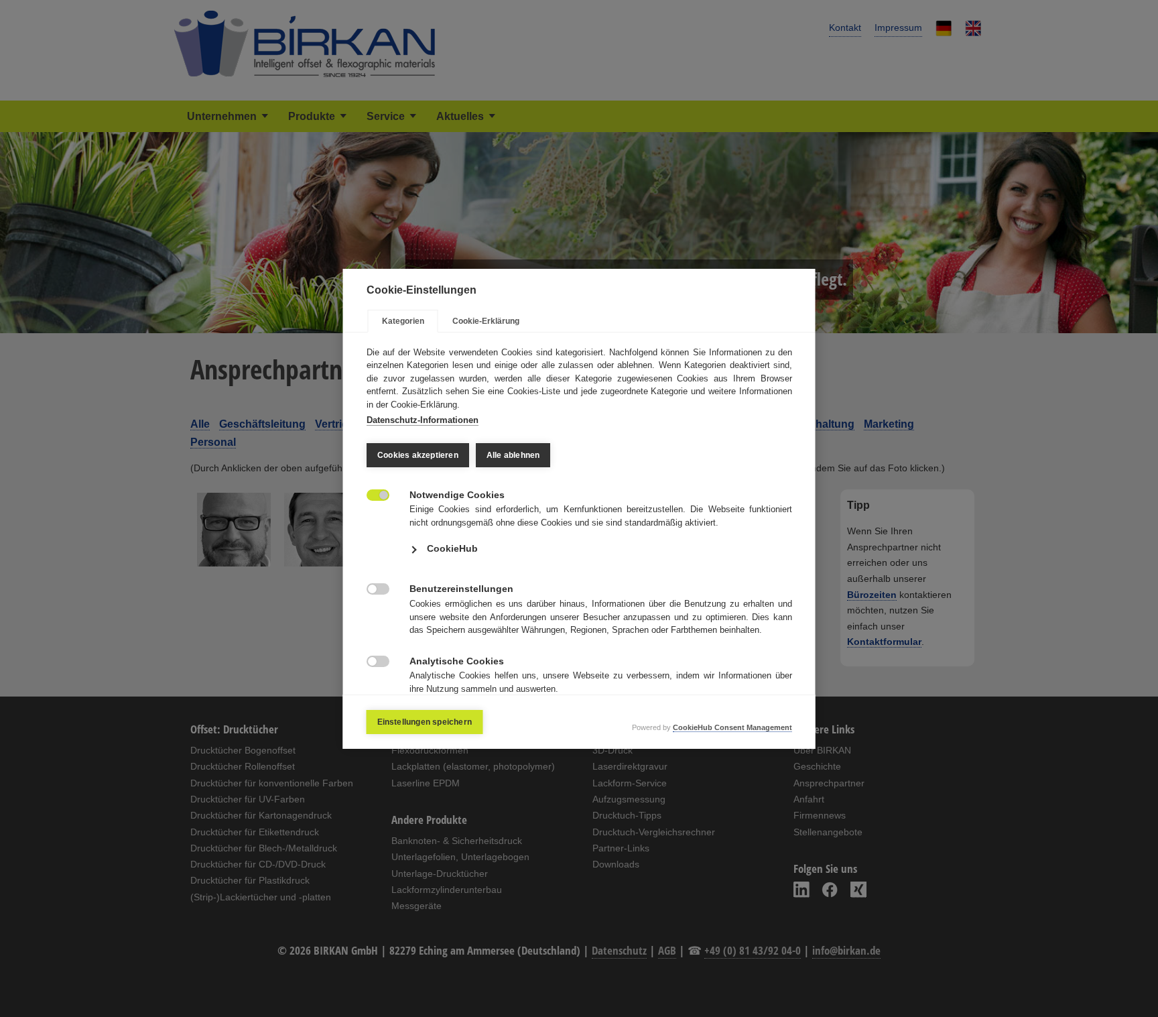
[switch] (371, 493)
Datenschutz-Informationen (422, 420)
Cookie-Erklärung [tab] (485, 321)
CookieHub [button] (452, 548)
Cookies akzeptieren (417, 455)
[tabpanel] (579, 538)
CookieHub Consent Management (732, 727)
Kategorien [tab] (403, 321)
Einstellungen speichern (424, 722)
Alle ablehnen (512, 455)
